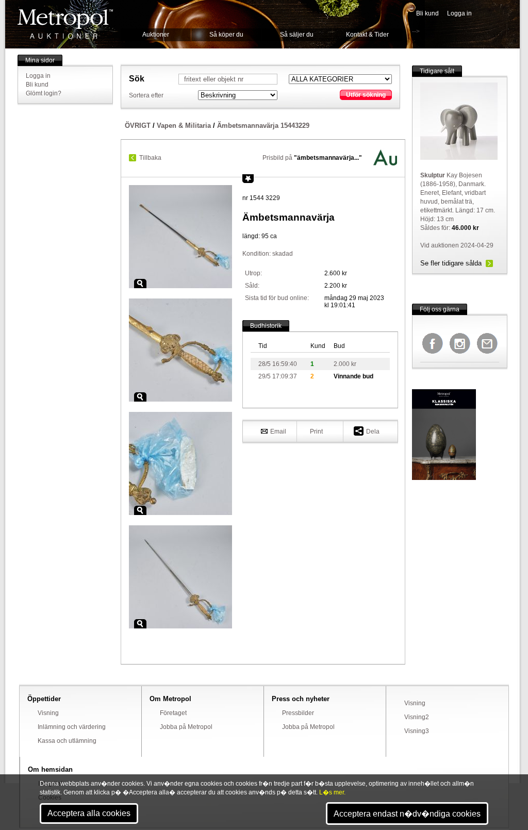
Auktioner (155, 34)
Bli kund (427, 13)
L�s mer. (332, 792)
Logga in (459, 13)
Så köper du (226, 34)
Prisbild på (312, 157)
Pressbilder (298, 713)
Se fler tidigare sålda (451, 263)
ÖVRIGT (138, 125)
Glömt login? (43, 93)
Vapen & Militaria (184, 125)
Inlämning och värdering (72, 727)
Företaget (173, 713)
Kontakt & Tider (367, 34)
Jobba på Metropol (186, 727)
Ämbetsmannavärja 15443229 (263, 125)
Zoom (140, 283)
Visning (48, 713)
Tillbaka (150, 157)
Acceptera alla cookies (88, 813)
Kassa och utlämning (67, 740)
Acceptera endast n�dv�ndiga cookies (407, 813)
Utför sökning (366, 94)
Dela (373, 431)
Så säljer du (297, 34)
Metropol (65, 24)
